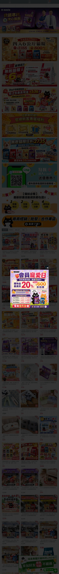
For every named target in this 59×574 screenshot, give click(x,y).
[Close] (47, 267)
